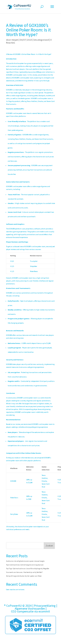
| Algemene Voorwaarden (36, 607)
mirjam (15, 39)
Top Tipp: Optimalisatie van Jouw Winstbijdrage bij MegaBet (27, 568)
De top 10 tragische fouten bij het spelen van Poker (24, 576)
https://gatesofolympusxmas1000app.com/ (30, 72)
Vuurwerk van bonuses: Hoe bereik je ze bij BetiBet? (24, 572)
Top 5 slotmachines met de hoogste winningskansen (25, 565)
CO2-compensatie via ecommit (30, 611)
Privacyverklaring (45, 606)
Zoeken (49, 545)
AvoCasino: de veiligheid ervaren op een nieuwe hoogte (25, 561)
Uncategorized (41, 39)
